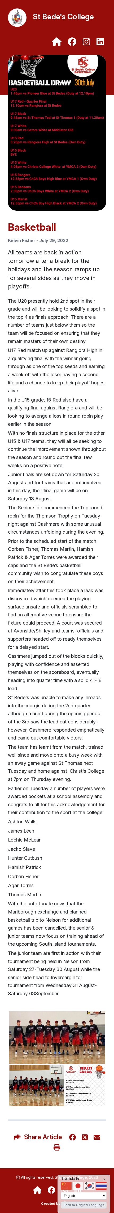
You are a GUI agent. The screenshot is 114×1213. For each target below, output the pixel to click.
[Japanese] (78, 1186)
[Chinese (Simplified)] (66, 1186)
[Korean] (89, 1186)
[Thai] (101, 1186)
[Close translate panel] (104, 1179)
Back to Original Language (83, 1205)
